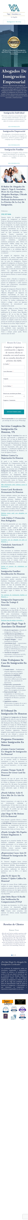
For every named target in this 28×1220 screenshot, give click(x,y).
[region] (13, 939)
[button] (11, 955)
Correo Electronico (8, 371)
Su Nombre (6, 364)
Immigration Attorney (14, 22)
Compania (5, 378)
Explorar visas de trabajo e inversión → (12, 620)
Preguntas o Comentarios (9, 400)
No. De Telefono (7, 386)
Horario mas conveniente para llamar (12, 393)
